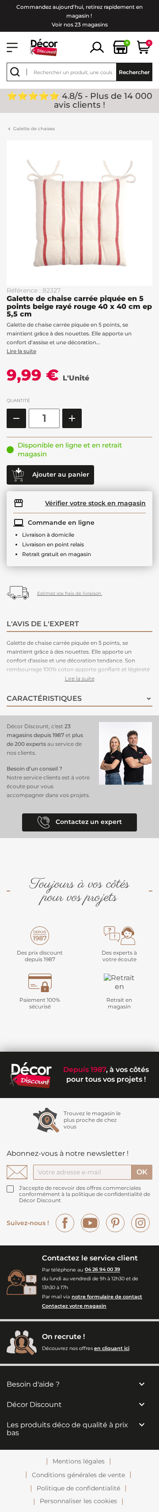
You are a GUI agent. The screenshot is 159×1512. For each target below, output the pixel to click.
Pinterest (115, 1223)
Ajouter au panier (59, 474)
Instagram (140, 1223)
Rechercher (134, 72)
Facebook (65, 1223)
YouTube (90, 1223)
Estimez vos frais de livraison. (69, 593)
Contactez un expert (88, 822)
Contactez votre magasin (74, 1306)
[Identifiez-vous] (97, 46)
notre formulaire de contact (107, 1297)
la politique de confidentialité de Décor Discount (84, 1197)
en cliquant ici (111, 1348)
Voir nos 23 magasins (80, 24)
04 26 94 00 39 (102, 1270)
